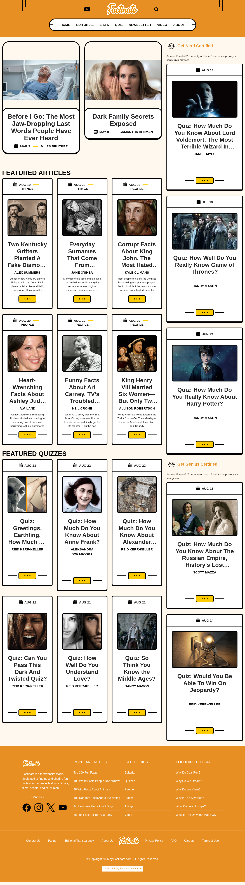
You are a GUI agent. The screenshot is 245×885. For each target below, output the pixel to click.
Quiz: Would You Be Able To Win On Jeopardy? (204, 683)
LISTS (104, 25)
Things (129, 806)
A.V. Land (27, 408)
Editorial (130, 772)
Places (129, 797)
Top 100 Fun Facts (85, 772)
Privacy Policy (154, 840)
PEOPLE (136, 189)
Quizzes (130, 781)
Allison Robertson (137, 408)
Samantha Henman (136, 132)
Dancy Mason (137, 686)
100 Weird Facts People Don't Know (97, 781)
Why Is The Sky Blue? (190, 797)
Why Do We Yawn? (188, 789)
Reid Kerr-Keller (27, 549)
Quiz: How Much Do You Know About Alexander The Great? (137, 535)
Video (128, 814)
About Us (107, 840)
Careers (189, 840)
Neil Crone (82, 408)
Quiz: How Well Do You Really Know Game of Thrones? (204, 265)
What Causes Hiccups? (191, 806)
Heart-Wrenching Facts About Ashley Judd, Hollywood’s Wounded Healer (27, 401)
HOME (65, 25)
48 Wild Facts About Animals (92, 789)
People (129, 789)
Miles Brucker (54, 146)
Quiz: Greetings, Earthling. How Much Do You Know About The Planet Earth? (27, 542)
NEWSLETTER (140, 25)
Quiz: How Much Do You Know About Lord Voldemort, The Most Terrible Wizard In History (204, 140)
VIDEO (162, 25)
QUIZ (119, 25)
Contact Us (33, 840)
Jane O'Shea (82, 272)
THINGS (27, 189)
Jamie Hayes (204, 154)
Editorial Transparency (79, 840)
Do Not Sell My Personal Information (122, 868)
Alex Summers (27, 272)
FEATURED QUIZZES (34, 453)
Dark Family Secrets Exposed (123, 120)
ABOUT (179, 25)
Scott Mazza (204, 572)
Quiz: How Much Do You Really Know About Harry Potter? (204, 397)
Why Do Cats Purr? (188, 772)
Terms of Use (210, 840)
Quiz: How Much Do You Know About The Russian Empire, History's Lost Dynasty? (205, 558)
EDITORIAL (85, 25)
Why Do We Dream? (189, 781)
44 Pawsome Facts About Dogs (94, 806)
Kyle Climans (137, 272)
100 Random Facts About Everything (97, 797)
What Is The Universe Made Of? (196, 814)
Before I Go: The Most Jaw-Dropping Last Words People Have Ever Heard (41, 127)
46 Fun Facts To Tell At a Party (93, 814)
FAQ (173, 840)
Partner (52, 840)
